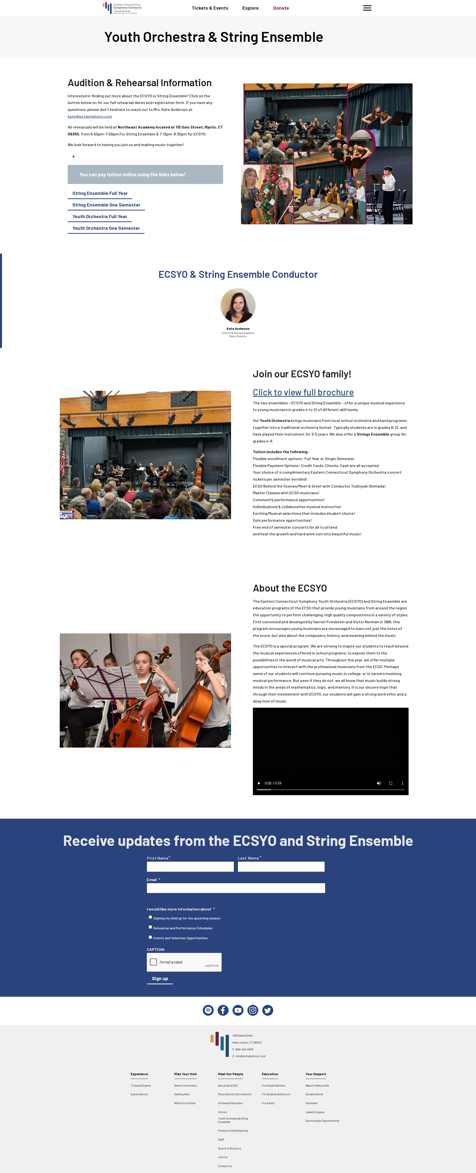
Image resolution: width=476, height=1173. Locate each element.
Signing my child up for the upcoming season (186, 918)
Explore (250, 8)
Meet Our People (230, 1074)
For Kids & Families (273, 1085)
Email (153, 879)
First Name (158, 858)
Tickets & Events (210, 8)
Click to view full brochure (303, 392)
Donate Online (314, 1094)
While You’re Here (185, 1103)
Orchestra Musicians (230, 1103)
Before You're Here (185, 1085)
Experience (139, 1074)
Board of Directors (229, 1148)
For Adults (268, 1103)
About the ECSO (228, 1085)
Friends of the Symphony (233, 1130)
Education (270, 1074)
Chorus (222, 1112)
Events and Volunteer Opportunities (180, 938)
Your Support (316, 1074)
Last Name (248, 858)
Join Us (222, 1157)
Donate (281, 8)
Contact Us (225, 1166)
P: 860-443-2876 (243, 1049)
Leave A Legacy (315, 1112)
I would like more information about (181, 909)
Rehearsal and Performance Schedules (182, 928)
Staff (221, 1139)
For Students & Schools (276, 1094)
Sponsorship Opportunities (322, 1120)
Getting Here (182, 1094)
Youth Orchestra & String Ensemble (233, 1120)
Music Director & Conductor (235, 1094)
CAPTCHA (156, 949)
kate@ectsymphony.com (90, 116)
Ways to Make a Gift (317, 1085)
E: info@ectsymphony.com (249, 1056)
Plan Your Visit (185, 1074)
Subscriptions (139, 1094)
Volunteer (312, 1103)
